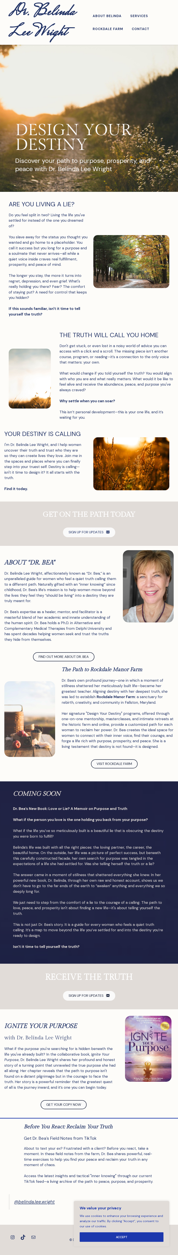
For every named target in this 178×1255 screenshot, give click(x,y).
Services (139, 16)
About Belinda (107, 16)
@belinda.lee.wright (34, 1202)
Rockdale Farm (108, 29)
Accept (121, 1237)
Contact (140, 29)
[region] (121, 1223)
